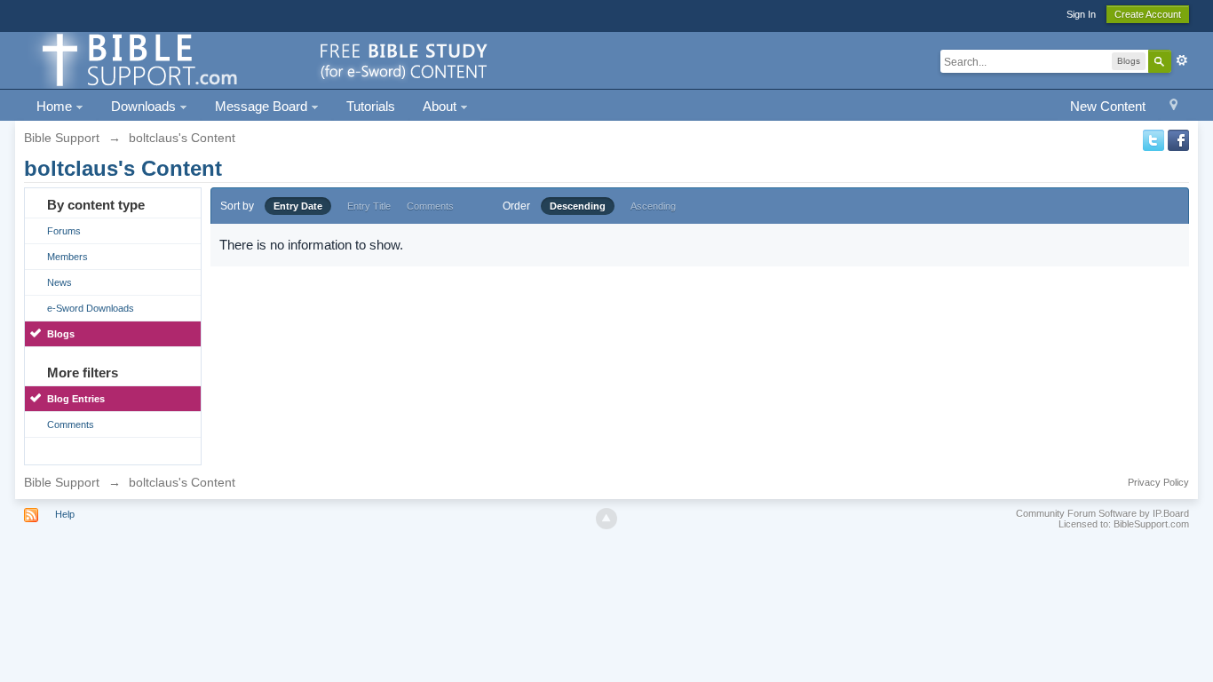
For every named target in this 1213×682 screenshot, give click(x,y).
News (59, 282)
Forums (64, 231)
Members (67, 256)
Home (55, 106)
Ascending (653, 206)
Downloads (145, 106)
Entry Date (298, 206)
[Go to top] (606, 518)
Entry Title (369, 206)
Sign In (1081, 14)
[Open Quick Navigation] (1173, 107)
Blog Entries (76, 398)
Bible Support (61, 482)
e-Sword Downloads (90, 308)
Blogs (61, 334)
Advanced (1182, 60)
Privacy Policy (1158, 482)
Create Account (1147, 14)
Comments (70, 424)
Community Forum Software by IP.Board (1102, 513)
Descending (578, 206)
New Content (1108, 106)
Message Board (263, 106)
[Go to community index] (262, 59)
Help (65, 514)
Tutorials (370, 106)
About (441, 106)
